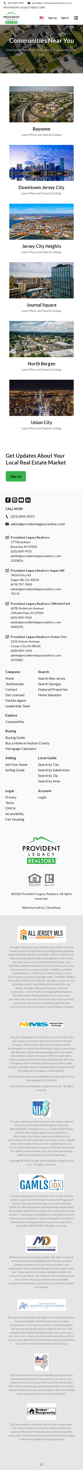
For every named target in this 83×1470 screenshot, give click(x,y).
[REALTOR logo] (50, 880)
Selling (10, 758)
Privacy (11, 797)
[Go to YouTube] (21, 500)
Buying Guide (15, 738)
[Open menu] (75, 17)
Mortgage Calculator (21, 749)
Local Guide (47, 758)
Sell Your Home (16, 764)
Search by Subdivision (54, 770)
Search (43, 672)
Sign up (52, 17)
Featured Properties (53, 689)
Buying (10, 731)
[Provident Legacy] (41, 850)
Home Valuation (50, 695)
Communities (14, 722)
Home (9, 678)
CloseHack (53, 907)
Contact (11, 689)
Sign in (65, 17)
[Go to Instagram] (14, 500)
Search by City (48, 764)
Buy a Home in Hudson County (27, 743)
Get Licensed (14, 695)
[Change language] (42, 17)
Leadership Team (17, 706)
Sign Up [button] (15, 476)
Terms (9, 803)
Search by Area (49, 781)
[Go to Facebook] (8, 500)
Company (12, 672)
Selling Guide (15, 770)
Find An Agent (15, 700)
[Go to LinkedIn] (28, 500)
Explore (11, 715)
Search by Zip (48, 776)
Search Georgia (49, 684)
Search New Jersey (52, 678)
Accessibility (14, 814)
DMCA (10, 808)
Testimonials (14, 684)
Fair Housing (14, 819)
